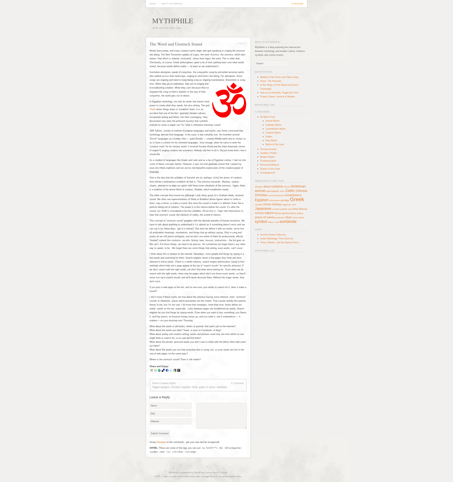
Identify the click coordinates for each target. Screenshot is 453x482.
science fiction (298, 217)
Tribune (223, 472)
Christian (175, 387)
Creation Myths (168, 383)
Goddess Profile (268, 153)
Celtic (290, 191)
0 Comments (237, 383)
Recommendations (269, 164)
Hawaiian (259, 205)
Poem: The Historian (270, 81)
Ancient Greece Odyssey (273, 234)
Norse (277, 213)
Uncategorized (267, 172)
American (298, 186)
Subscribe (297, 4)
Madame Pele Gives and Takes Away (279, 77)
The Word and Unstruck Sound (176, 44)
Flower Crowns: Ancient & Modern (277, 96)
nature (269, 213)
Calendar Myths (273, 125)
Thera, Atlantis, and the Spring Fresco (279, 242)
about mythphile (273, 186)
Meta (295, 208)
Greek (297, 199)
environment (274, 200)
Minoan (303, 208)
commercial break (275, 195)
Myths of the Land (274, 144)
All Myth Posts (267, 117)
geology (284, 200)
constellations (293, 195)
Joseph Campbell (279, 209)
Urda (276, 222)
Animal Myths (272, 120)
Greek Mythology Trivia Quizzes (276, 238)
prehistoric (280, 217)
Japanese (263, 208)
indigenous (286, 205)
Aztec (282, 191)
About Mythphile (172, 4)
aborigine (165, 387)
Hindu (195, 387)
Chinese (301, 191)
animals (260, 191)
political (300, 213)
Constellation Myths (275, 128)
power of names (207, 387)
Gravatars (161, 442)
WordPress (199, 472)
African (287, 187)
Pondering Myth (268, 160)
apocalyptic (272, 191)
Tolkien (271, 222)
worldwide (222, 387)
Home (153, 4)
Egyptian (185, 387)
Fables (268, 136)
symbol (261, 221)
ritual (288, 217)
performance (289, 213)
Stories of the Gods (270, 168)
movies (259, 213)
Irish (294, 205)
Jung (290, 209)
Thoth (152, 109)
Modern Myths (267, 157)
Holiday (276, 204)
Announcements (268, 149)
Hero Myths (271, 140)
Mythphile (172, 20)
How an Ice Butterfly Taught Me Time (279, 92)
